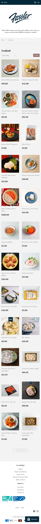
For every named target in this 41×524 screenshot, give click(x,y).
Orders (17, 508)
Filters (36, 55)
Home (3, 40)
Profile (22, 508)
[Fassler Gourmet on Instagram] (38, 511)
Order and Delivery (21, 472)
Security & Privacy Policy (20, 477)
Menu (5, 2)
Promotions (20, 490)
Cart (38, 2)
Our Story (20, 487)
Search (20, 469)
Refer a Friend (20, 480)
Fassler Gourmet (21, 517)
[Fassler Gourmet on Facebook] (34, 511)
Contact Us (20, 492)
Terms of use (20, 474)
